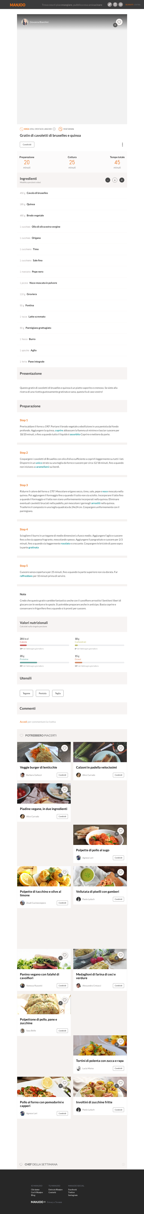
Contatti (52, 1192)
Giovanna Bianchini (39, 22)
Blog (33, 1195)
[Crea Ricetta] (109, 4)
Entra (137, 5)
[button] (54, 129)
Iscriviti (129, 5)
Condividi (27, 144)
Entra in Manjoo (56, 1189)
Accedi (23, 721)
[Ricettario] (115, 4)
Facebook (72, 1189)
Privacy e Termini (54, 1202)
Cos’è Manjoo (37, 1192)
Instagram (72, 1195)
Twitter (71, 1192)
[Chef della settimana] (123, 1164)
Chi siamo (35, 1189)
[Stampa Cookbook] (120, 4)
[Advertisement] (93, 802)
